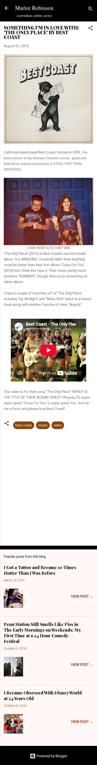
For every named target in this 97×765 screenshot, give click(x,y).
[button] (90, 29)
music (43, 425)
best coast (23, 425)
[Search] (90, 9)
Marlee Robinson (34, 8)
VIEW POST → (82, 596)
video (58, 425)
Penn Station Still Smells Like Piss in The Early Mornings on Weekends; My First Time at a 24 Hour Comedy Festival (42, 632)
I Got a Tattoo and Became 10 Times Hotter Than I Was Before (40, 570)
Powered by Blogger (51, 756)
